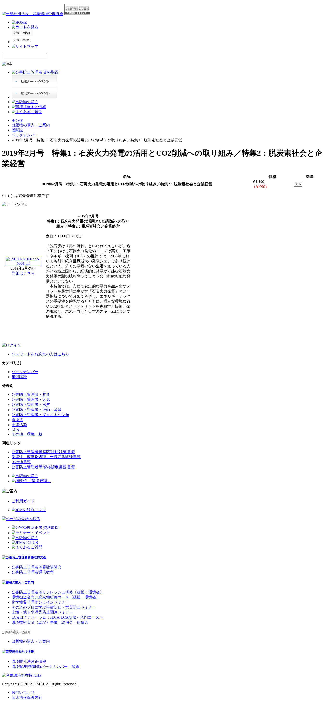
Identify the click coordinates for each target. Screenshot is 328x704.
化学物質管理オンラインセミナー (40, 602)
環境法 (17, 420)
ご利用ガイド (23, 501)
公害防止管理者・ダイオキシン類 (40, 415)
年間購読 (19, 377)
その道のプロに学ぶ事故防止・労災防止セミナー (54, 607)
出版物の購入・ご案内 (31, 125)
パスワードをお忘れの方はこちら (40, 354)
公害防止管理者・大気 (31, 400)
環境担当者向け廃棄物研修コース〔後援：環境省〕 (56, 597)
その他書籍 (21, 462)
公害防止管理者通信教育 (33, 572)
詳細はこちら (23, 273)
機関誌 (17, 130)
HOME (17, 120)
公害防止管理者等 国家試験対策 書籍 (43, 452)
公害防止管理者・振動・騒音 (36, 410)
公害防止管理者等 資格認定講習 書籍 (43, 467)
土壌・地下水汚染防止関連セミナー (42, 612)
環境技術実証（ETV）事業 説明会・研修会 (50, 622)
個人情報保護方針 (27, 697)
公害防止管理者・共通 (31, 395)
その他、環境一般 (27, 434)
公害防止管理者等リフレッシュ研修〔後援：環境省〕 (58, 592)
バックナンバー (25, 135)
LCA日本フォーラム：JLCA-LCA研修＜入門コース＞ (57, 617)
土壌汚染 (19, 425)
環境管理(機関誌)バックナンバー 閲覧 (45, 666)
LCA (15, 430)
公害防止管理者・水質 (31, 405)
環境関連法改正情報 (29, 661)
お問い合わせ (23, 692)
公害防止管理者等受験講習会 (36, 567)
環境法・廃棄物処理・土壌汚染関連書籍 (46, 457)
